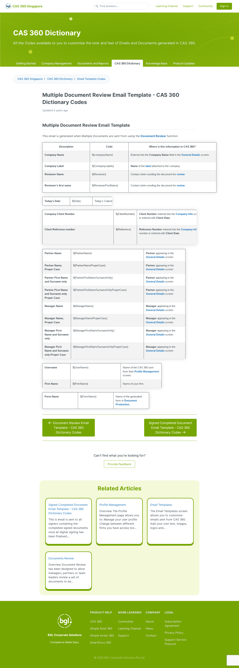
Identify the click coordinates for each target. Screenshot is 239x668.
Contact (151, 635)
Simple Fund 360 (101, 628)
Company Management (57, 63)
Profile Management (112, 504)
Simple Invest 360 (102, 635)
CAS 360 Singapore (30, 79)
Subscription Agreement (173, 623)
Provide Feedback (119, 464)
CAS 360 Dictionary (127, 63)
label (148, 166)
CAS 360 (96, 621)
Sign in (224, 6)
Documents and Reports (93, 63)
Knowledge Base (156, 63)
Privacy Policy (174, 632)
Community (205, 6)
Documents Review (61, 558)
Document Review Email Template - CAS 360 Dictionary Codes (71, 427)
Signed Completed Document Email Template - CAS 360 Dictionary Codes (170, 427)
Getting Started (26, 63)
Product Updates (184, 63)
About (150, 621)
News (149, 628)
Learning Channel (167, 6)
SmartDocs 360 (100, 642)
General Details (190, 154)
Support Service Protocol (175, 642)
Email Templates (161, 504)
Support (188, 6)
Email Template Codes (91, 79)
